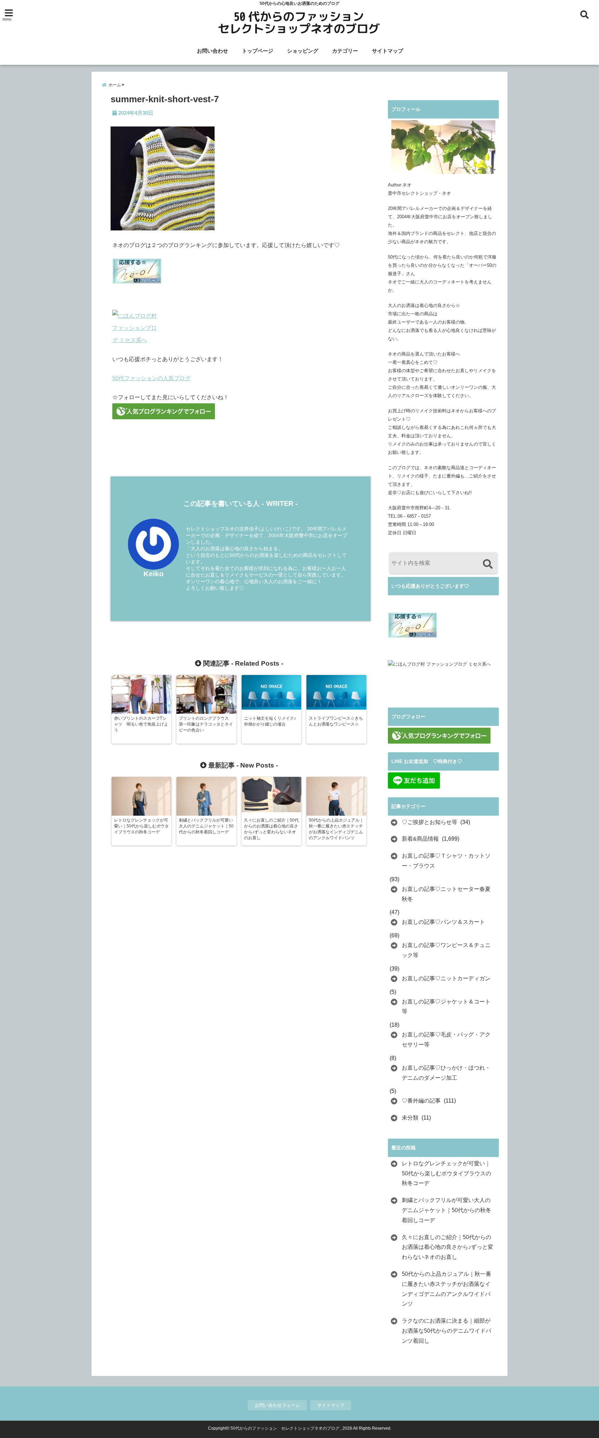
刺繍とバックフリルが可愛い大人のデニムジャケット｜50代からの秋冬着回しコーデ (446, 1210)
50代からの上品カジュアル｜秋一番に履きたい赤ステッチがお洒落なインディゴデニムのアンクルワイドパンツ (446, 1289)
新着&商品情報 (420, 839)
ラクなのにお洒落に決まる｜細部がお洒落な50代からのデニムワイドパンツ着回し (446, 1331)
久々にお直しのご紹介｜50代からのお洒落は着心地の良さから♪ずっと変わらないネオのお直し (447, 1247)
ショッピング (302, 51)
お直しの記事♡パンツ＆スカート (443, 922)
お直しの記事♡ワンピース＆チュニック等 (446, 950)
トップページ (257, 51)
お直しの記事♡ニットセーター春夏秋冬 (446, 894)
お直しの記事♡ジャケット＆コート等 (446, 1007)
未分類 (410, 1118)
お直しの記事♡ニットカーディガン (446, 978)
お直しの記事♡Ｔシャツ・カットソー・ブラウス (446, 861)
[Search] (487, 564)
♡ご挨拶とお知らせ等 (429, 822)
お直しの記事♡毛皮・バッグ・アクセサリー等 (446, 1039)
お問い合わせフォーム (277, 1405)
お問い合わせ (212, 51)
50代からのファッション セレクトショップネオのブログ (285, 1428)
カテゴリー (345, 51)
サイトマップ (387, 51)
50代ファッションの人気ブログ (151, 378)
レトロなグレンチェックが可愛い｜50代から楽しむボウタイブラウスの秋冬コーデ (446, 1173)
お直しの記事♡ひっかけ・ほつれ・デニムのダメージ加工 (446, 1073)
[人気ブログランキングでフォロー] (240, 411)
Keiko (154, 574)
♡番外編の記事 (421, 1101)
